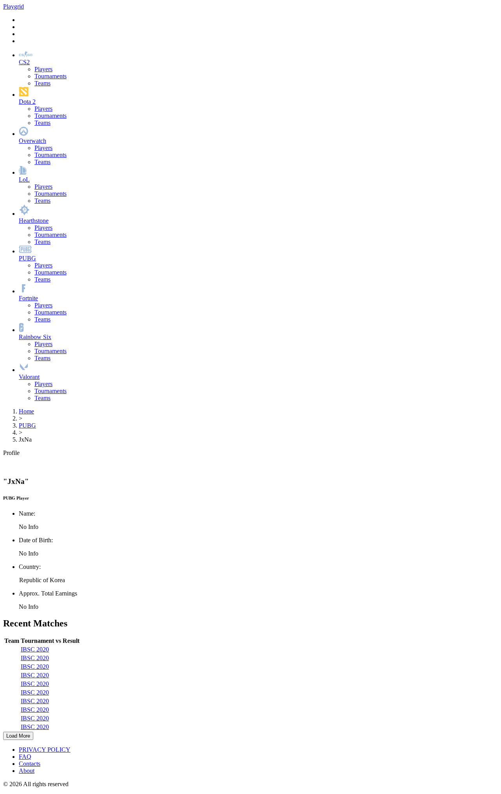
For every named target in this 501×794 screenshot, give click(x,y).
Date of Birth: (36, 540)
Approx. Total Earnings (48, 593)
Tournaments (50, 76)
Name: (27, 513)
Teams (42, 83)
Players (43, 69)
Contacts (29, 763)
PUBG (27, 425)
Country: (30, 566)
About (26, 770)
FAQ (25, 756)
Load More (18, 736)
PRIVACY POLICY (44, 749)
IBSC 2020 (35, 649)
